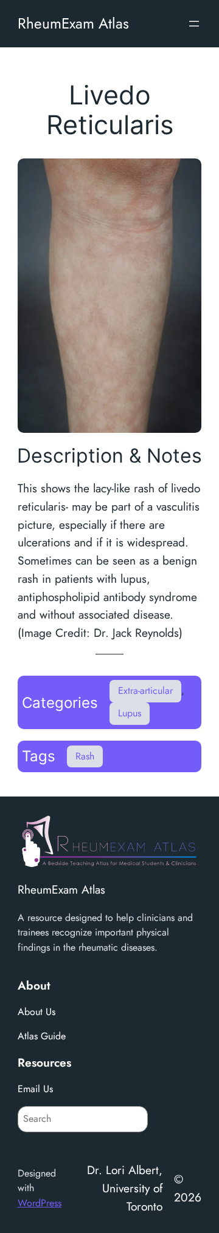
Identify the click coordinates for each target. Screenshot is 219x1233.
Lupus (129, 713)
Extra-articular (145, 691)
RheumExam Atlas (73, 23)
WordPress (39, 1203)
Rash (84, 756)
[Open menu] (194, 23)
